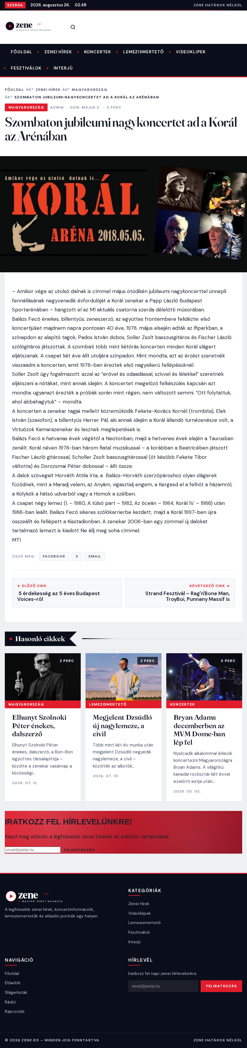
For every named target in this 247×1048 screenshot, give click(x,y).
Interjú (63, 68)
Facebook (54, 556)
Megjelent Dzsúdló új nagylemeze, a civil (122, 725)
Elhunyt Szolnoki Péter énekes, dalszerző (39, 725)
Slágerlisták (16, 992)
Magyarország (89, 89)
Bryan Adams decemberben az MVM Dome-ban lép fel (199, 730)
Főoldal (21, 51)
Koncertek (97, 51)
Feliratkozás (79, 850)
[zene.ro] (32, 26)
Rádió (10, 1002)
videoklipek (191, 51)
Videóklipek (139, 913)
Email (95, 556)
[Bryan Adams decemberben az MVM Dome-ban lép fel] (204, 676)
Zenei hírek (58, 51)
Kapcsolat (15, 1011)
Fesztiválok (26, 68)
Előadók (12, 982)
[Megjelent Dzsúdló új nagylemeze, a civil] (123, 676)
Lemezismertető (143, 51)
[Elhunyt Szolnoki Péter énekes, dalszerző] (43, 676)
